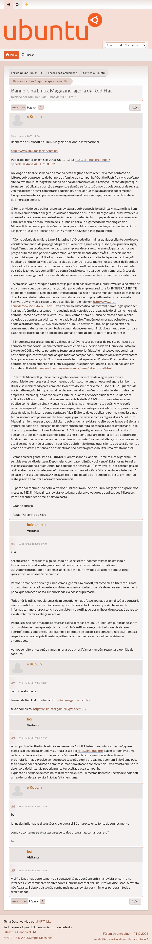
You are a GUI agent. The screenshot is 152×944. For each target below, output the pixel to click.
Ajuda (97, 939)
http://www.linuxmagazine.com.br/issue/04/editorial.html (72, 368)
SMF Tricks (43, 921)
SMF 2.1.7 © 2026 (16, 937)
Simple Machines (40, 937)
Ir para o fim (18, 107)
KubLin (36, 116)
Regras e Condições (115, 939)
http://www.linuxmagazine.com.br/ (34, 150)
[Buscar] (121, 45)
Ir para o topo (19, 901)
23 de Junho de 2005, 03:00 (32, 683)
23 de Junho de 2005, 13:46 (32, 806)
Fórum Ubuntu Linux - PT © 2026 (125, 933)
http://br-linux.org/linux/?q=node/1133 (60, 709)
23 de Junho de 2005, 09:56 (32, 738)
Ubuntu (9, 932)
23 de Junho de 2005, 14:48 (32, 870)
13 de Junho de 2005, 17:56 (25, 136)
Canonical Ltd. (27, 932)
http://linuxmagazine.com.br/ (70, 700)
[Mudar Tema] (26, 4)
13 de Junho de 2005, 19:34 (32, 543)
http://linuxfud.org (90, 750)
